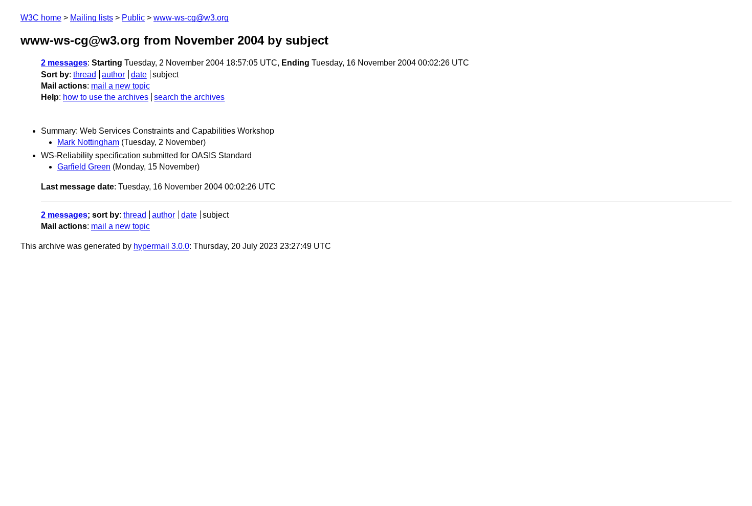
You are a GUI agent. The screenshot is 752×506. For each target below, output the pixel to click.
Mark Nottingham (88, 142)
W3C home (40, 17)
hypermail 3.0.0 (161, 246)
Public (133, 17)
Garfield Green (83, 166)
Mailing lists (91, 17)
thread (84, 74)
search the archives (189, 97)
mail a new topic (120, 85)
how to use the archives (105, 97)
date (139, 74)
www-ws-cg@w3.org (191, 17)
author (113, 74)
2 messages (64, 62)
